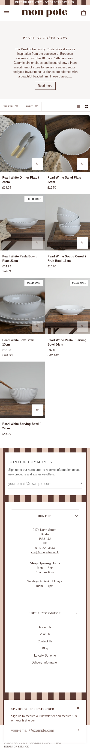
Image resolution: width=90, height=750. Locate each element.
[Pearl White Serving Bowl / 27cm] (22, 390)
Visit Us (45, 634)
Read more (45, 85)
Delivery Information (45, 662)
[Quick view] (37, 164)
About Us (45, 627)
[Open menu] (11, 13)
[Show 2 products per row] (86, 107)
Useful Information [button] (45, 613)
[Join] (75, 730)
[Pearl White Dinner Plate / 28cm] (22, 143)
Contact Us (45, 641)
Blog (45, 648)
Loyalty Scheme (45, 655)
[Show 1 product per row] (78, 107)
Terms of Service (16, 746)
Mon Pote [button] (45, 516)
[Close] (80, 708)
